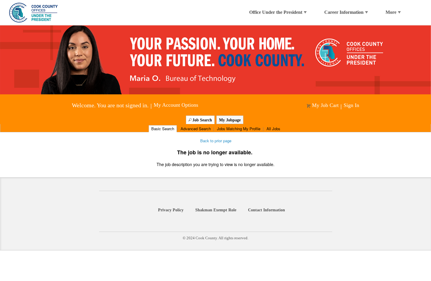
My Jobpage (230, 120)
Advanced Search (196, 128)
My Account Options (176, 105)
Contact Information (266, 210)
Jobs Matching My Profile (238, 128)
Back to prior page (215, 140)
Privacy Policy (171, 210)
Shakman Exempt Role (215, 210)
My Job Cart (325, 105)
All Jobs (273, 128)
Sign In (351, 105)
